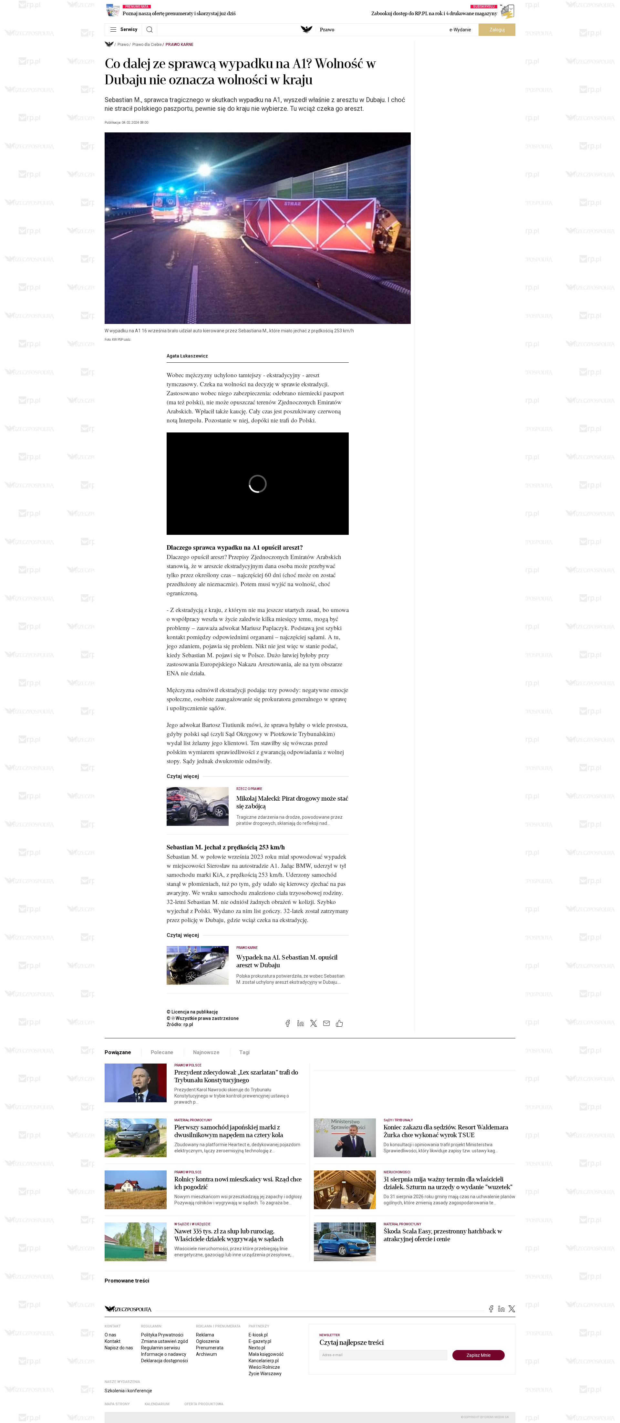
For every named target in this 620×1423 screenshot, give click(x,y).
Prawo (327, 29)
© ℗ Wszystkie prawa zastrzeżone (203, 1018)
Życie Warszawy (265, 1373)
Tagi (244, 1052)
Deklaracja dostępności (164, 1360)
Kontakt (112, 1341)
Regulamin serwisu (160, 1347)
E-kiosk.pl (258, 1334)
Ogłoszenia (207, 1341)
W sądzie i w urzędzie (192, 1224)
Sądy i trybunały (398, 1120)
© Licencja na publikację (192, 1011)
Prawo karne (179, 44)
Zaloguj (497, 29)
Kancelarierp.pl (264, 1360)
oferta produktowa (203, 1404)
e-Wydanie (460, 29)
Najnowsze (206, 1052)
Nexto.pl (257, 1347)
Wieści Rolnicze (264, 1367)
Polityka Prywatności (162, 1334)
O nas (110, 1334)
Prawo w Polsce (188, 1065)
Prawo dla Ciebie (147, 44)
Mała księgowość (266, 1354)
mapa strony (117, 1404)
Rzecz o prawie (249, 789)
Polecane (162, 1052)
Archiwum (206, 1354)
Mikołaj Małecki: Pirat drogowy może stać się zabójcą (292, 802)
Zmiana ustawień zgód (164, 1341)
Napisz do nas (119, 1347)
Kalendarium (157, 1404)
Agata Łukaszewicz (187, 355)
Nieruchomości (397, 1172)
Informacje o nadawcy (163, 1354)
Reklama (205, 1334)
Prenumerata (209, 1347)
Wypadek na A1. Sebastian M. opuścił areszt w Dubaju (287, 961)
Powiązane (118, 1052)
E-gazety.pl (260, 1341)
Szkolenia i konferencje (128, 1390)
